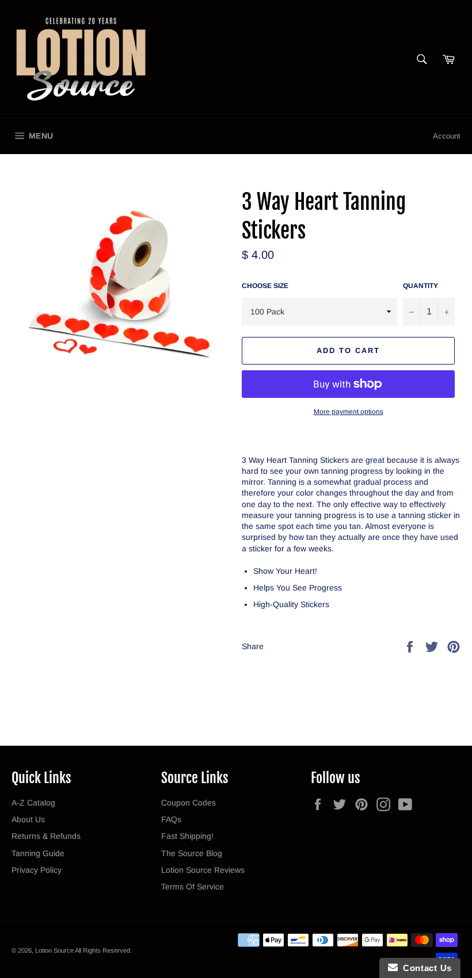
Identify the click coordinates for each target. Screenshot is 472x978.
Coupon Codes (188, 802)
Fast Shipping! (187, 836)
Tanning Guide (38, 853)
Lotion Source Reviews (203, 870)
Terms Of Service (192, 886)
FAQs (171, 819)
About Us (28, 819)
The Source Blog (191, 853)
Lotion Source (54, 950)
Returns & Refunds (46, 836)
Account (446, 136)
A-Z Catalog (33, 802)
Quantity (420, 286)
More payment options (348, 412)
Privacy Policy (37, 870)
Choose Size (265, 286)
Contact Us (425, 968)
